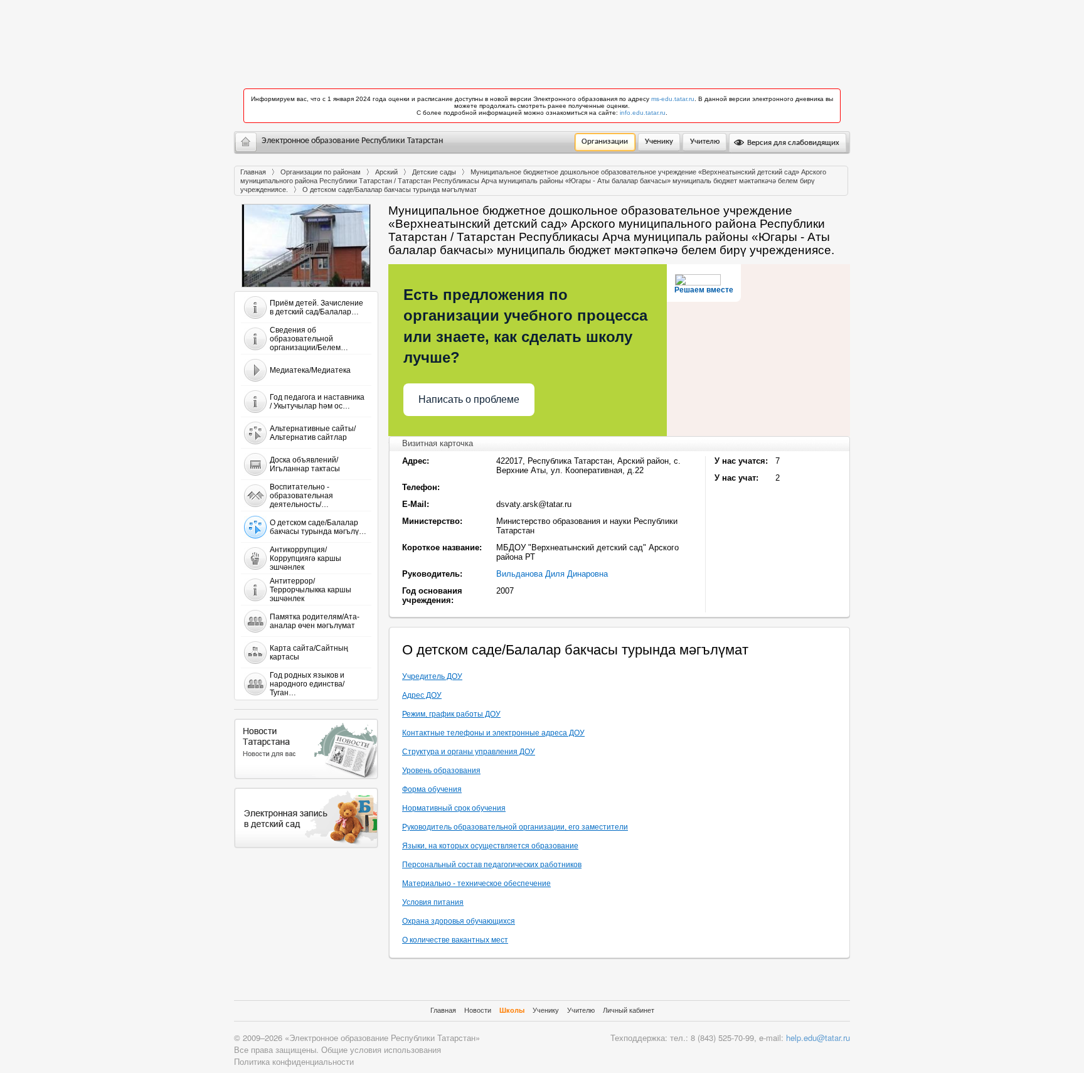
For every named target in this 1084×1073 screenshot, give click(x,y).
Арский (386, 172)
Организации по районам (320, 172)
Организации (605, 141)
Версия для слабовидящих (792, 143)
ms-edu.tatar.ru (672, 98)
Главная (253, 172)
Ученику (659, 141)
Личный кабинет (628, 1010)
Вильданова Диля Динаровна (552, 574)
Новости (477, 1010)
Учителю (705, 141)
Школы (511, 1010)
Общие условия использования (381, 1049)
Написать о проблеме (468, 399)
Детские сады (434, 172)
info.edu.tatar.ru (643, 112)
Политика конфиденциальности (294, 1061)
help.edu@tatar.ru (818, 1038)
